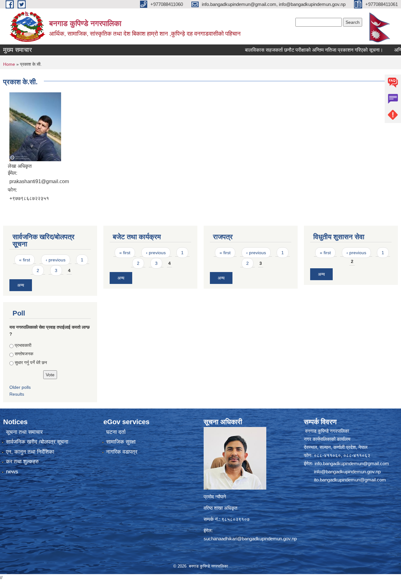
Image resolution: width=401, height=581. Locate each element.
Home (9, 64)
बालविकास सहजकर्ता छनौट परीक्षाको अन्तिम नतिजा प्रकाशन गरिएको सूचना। (302, 50)
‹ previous (55, 259)
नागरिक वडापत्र (121, 452)
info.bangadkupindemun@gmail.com (352, 463)
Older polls (20, 387)
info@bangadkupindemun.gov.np (347, 471)
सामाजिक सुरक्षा (121, 442)
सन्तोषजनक (24, 353)
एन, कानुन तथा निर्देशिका (30, 452)
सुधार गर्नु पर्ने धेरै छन (31, 362)
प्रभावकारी (23, 345)
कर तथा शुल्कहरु (22, 462)
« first (24, 259)
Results (16, 394)
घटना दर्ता (116, 432)
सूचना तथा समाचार (24, 432)
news (12, 472)
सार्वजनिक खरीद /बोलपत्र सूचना (37, 442)
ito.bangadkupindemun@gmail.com (350, 479)
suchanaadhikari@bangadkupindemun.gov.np (250, 538)
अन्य (20, 285)
